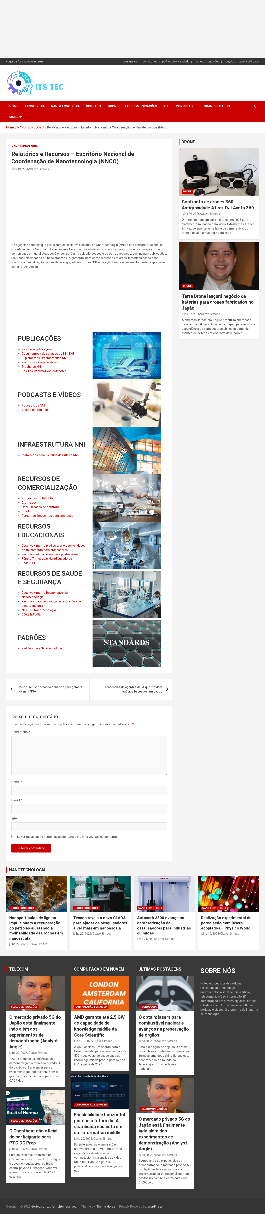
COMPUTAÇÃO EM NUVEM (99, 969)
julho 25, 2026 (82, 933)
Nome (16, 782)
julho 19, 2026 (210, 933)
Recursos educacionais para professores (50, 554)
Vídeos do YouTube (35, 410)
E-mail (16, 800)
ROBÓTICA (94, 106)
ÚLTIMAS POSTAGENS (160, 969)
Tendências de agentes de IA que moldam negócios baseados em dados (133, 689)
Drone (113, 106)
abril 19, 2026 (20, 169)
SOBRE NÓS (130, 61)
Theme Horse (105, 1206)
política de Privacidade (175, 61)
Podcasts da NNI (33, 405)
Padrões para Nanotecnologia (42, 648)
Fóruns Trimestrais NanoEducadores (47, 559)
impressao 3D (186, 106)
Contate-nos (150, 61)
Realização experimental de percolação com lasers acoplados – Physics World (226, 922)
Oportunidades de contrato (40, 507)
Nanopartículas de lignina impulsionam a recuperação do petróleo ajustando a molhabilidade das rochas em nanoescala (36, 928)
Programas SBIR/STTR (37, 498)
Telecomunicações (141, 106)
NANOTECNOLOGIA (65, 106)
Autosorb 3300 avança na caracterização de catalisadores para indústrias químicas (164, 925)
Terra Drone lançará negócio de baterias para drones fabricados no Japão (218, 302)
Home (13, 106)
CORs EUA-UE (31, 614)
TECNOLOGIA (35, 106)
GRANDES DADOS (217, 106)
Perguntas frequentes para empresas (47, 516)
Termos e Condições (206, 61)
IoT (166, 106)
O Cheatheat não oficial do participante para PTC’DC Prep (33, 1136)
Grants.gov (29, 502)
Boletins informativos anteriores (44, 371)
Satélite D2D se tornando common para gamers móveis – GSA (49, 689)
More (13, 117)
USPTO (26, 511)
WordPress (155, 1206)
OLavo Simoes (39, 169)
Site (14, 818)
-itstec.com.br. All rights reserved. (54, 1206)
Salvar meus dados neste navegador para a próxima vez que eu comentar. (67, 837)
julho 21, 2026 (146, 938)
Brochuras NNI (32, 367)
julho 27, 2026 (191, 314)
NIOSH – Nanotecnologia (39, 610)
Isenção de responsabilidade (241, 61)
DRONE (188, 141)
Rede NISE (29, 563)
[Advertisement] (124, 29)
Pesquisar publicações (37, 349)
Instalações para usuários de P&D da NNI (50, 455)
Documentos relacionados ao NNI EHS (48, 353)
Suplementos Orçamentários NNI (44, 358)
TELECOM (18, 969)
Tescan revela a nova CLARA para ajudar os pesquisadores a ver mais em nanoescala (100, 922)
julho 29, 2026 (191, 213)
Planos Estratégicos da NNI (40, 362)
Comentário (20, 732)
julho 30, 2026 (18, 1052)
